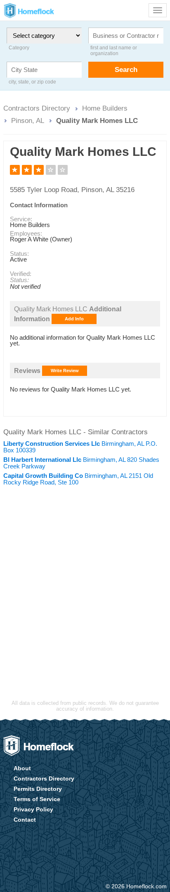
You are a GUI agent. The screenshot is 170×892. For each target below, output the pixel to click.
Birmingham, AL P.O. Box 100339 (80, 447)
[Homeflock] (38, 745)
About (22, 768)
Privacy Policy (33, 809)
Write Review (65, 370)
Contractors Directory (36, 108)
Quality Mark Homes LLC (97, 120)
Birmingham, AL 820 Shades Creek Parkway (81, 463)
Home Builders (105, 108)
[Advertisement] (85, 578)
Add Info (74, 318)
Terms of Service (37, 799)
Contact (25, 819)
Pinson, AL (27, 120)
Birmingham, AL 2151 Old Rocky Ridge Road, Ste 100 (78, 479)
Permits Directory (38, 788)
